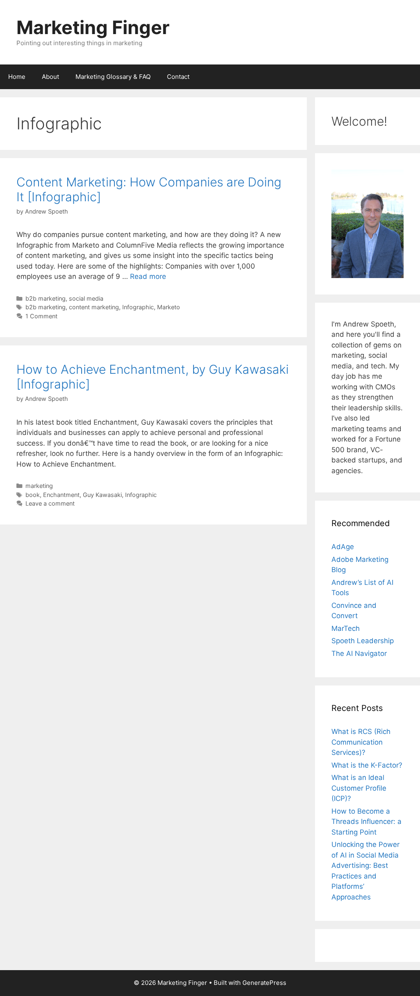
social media (86, 298)
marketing (39, 485)
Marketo (168, 307)
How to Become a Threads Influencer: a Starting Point (366, 821)
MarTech (345, 628)
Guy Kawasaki (102, 494)
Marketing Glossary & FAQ (113, 77)
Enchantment (61, 494)
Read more (148, 276)
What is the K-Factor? (366, 765)
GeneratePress (264, 983)
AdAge (342, 547)
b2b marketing (45, 298)
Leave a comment (50, 503)
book (32, 494)
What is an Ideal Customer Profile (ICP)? (358, 788)
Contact (178, 77)
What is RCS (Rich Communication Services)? (360, 742)
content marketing (94, 307)
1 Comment (41, 316)
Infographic (138, 307)
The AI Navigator (359, 653)
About (50, 77)
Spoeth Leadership (362, 641)
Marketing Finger (92, 27)
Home (16, 77)
